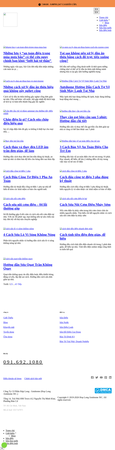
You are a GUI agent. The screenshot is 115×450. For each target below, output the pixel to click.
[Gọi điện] (4, 445)
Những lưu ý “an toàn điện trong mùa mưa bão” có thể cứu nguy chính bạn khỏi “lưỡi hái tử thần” (27, 56)
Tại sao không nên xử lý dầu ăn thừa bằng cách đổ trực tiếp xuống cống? (84, 56)
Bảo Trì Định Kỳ (67, 337)
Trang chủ (103, 17)
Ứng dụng (7, 337)
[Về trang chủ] (10, 21)
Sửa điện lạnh (105, 30)
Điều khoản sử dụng (12, 378)
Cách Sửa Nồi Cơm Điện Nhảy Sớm (85, 204)
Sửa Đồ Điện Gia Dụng (70, 332)
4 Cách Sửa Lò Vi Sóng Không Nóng (29, 234)
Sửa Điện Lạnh (66, 327)
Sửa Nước (64, 322)
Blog (107, 23)
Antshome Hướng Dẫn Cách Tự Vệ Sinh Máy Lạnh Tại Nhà (85, 89)
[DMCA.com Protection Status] (103, 391)
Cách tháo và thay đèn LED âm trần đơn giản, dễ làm (25, 149)
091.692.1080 (23, 362)
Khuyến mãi (8, 327)
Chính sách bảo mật (33, 378)
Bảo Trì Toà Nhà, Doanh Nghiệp (74, 341)
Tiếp (20, 284)
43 (16, 284)
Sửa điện (103, 25)
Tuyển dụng (8, 332)
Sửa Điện (64, 317)
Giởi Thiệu (8, 317)
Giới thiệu (103, 20)
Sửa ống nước (105, 28)
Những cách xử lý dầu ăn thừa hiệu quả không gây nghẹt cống (28, 89)
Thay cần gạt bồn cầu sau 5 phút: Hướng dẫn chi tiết (83, 119)
